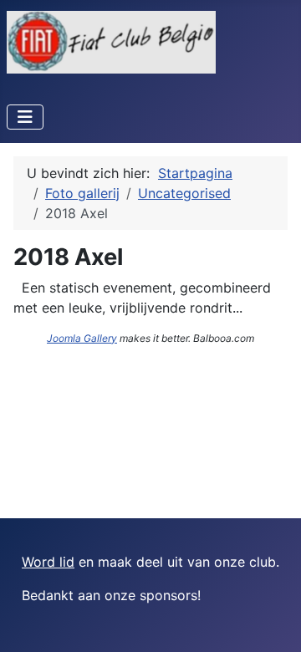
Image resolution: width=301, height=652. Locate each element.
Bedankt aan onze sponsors (109, 595)
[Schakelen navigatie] (25, 117)
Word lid (48, 561)
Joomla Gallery (82, 338)
